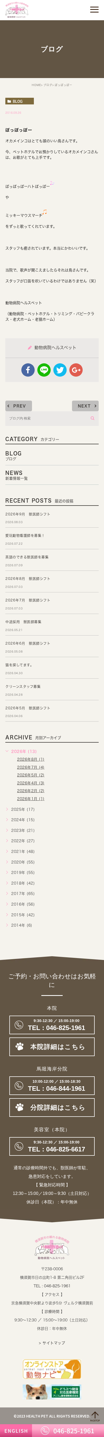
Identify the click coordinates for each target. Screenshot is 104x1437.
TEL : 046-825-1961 (52, 1286)
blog (17, 101)
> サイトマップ (52, 1343)
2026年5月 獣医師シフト (27, 708)
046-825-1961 (52, 1025)
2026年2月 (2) (31, 791)
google (76, 370)
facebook (28, 370)
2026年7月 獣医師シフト (27, 600)
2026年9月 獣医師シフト (27, 514)
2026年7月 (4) (31, 767)
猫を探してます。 (19, 665)
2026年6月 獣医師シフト (27, 643)
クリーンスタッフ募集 (23, 686)
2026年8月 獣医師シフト (27, 578)
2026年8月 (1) (31, 759)
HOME (36, 85)
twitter (60, 370)
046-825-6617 (52, 1146)
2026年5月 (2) (31, 775)
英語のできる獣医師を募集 (27, 557)
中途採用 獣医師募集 (23, 622)
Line (44, 370)
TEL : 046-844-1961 (52, 1085)
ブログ (47, 85)
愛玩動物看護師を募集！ (25, 535)
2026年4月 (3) (31, 783)
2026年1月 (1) (31, 799)
